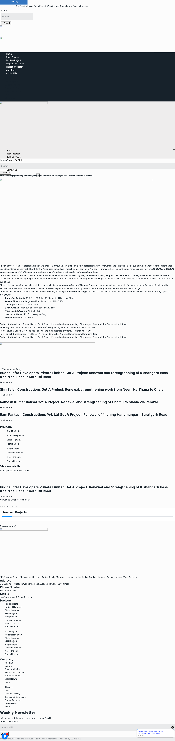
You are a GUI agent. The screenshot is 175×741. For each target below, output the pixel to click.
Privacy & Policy (12, 669)
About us (9, 663)
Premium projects (15, 453)
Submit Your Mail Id (9, 721)
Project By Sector (14, 67)
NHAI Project (13, 444)
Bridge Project (13, 448)
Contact (8, 666)
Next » (14, 506)
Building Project (13, 60)
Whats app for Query (12, 369)
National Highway (15, 435)
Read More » (6, 382)
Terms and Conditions (15, 672)
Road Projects (12, 57)
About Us (10, 70)
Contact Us (11, 73)
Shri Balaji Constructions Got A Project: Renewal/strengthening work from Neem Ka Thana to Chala (47, 327)
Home (9, 54)
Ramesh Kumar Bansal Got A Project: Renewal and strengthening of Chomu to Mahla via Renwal (46, 331)
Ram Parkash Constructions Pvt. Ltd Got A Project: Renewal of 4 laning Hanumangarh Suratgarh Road (48, 334)
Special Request (14, 461)
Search (4, 10)
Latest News (11, 679)
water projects (14, 457)
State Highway (14, 440)
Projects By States (15, 64)
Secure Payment (13, 675)
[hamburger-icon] (174, 149)
